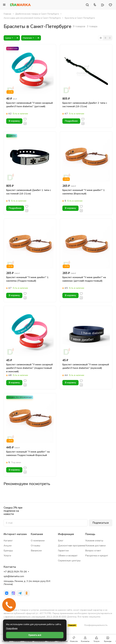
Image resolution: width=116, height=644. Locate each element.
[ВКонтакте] (7, 593)
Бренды (8, 550)
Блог (60, 540)
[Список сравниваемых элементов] (102, 4)
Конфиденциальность (96, 625)
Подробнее (12, 628)
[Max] (13, 593)
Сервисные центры (69, 560)
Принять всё (34, 635)
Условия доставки (95, 545)
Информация (66, 534)
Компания (37, 534)
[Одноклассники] (27, 593)
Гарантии (63, 550)
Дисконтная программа (71, 545)
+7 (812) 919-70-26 (15, 571)
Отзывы (35, 545)
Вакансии (36, 550)
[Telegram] (20, 593)
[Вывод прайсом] (110, 38)
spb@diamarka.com (14, 576)
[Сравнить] (25, 123)
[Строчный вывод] (105, 38)
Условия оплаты (94, 540)
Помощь (90, 534)
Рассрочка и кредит (96, 555)
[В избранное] (25, 119)
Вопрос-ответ (93, 550)
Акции (7, 545)
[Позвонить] (95, 4)
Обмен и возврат (68, 555)
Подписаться (101, 523)
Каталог (8, 540)
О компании (38, 540)
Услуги (7, 555)
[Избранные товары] (110, 4)
